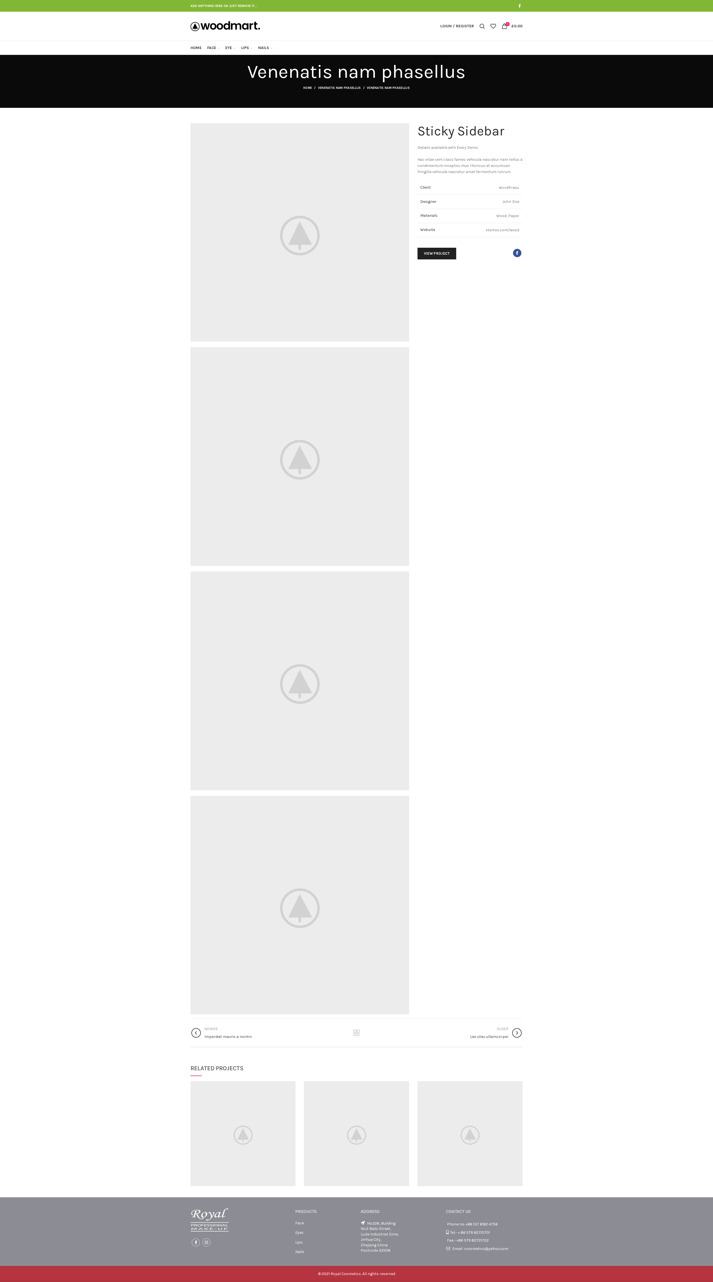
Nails (299, 1251)
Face (299, 1223)
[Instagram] (206, 1242)
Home (307, 88)
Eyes (299, 1232)
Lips (299, 1242)
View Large (291, 1085)
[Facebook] (519, 5)
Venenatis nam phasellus (339, 88)
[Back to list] (356, 1033)
